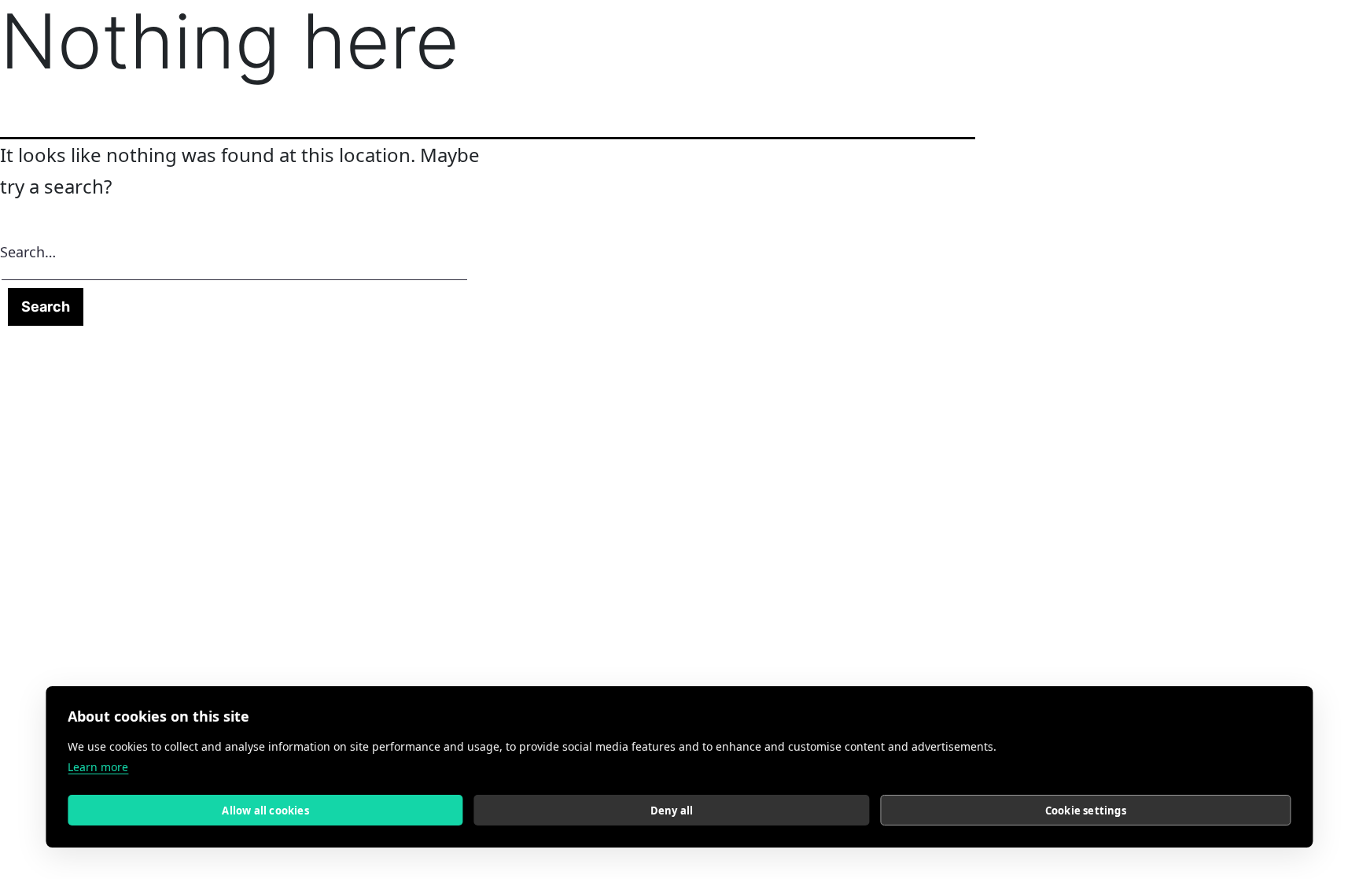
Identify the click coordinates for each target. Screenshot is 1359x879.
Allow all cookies (265, 810)
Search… (28, 251)
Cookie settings (1085, 810)
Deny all (672, 810)
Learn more (98, 766)
